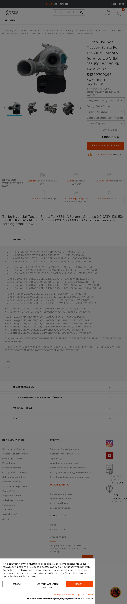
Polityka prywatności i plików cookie (73, 594)
